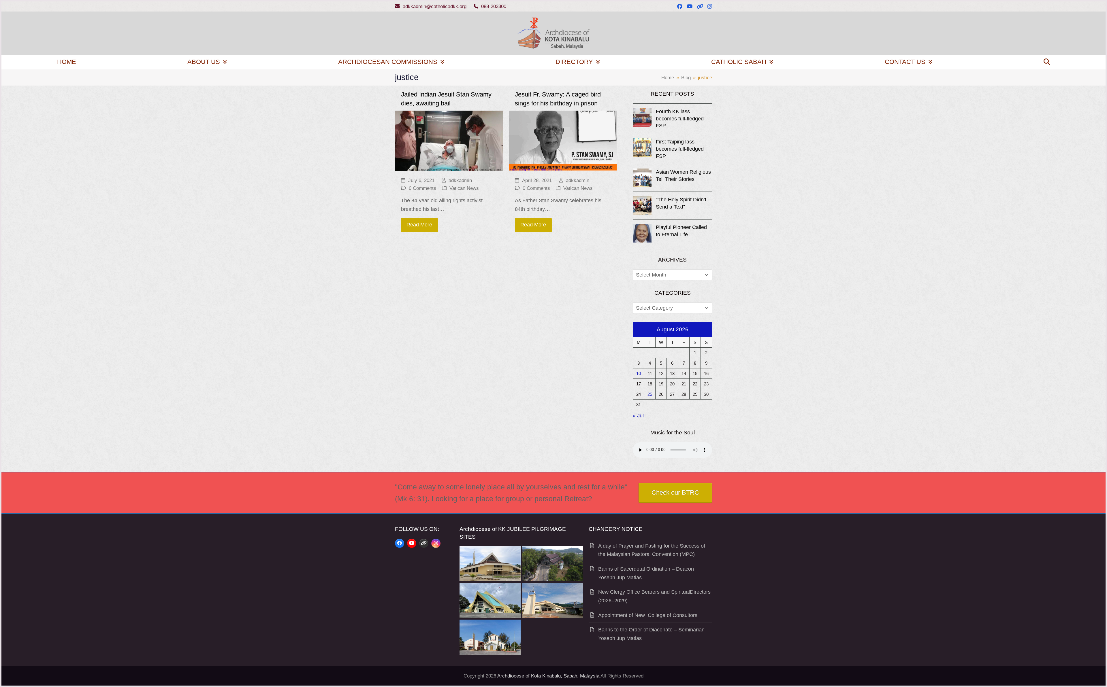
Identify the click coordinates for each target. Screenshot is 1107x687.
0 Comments (422, 188)
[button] (1047, 62)
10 (638, 373)
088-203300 (493, 6)
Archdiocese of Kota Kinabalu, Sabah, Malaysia (548, 676)
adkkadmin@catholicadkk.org (434, 6)
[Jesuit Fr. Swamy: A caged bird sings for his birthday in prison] (563, 140)
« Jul (638, 416)
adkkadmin (460, 180)
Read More (419, 225)
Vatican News (464, 188)
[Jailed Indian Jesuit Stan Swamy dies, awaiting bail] (449, 140)
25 (649, 394)
